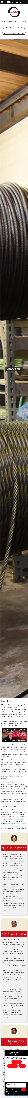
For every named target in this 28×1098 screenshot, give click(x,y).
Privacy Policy (7, 1092)
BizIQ (7, 1089)
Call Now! (22, 1065)
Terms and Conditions (14, 1092)
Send (23, 1089)
